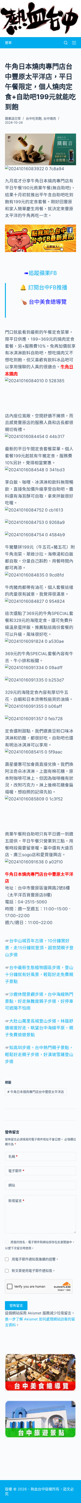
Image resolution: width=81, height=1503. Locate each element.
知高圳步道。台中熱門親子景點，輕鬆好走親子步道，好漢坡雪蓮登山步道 (39, 1054)
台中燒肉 (49, 118)
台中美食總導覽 (48, 302)
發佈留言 (16, 1305)
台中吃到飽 (34, 118)
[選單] (74, 43)
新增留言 (16, 1201)
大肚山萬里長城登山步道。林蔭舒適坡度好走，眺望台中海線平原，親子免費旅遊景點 (39, 1028)
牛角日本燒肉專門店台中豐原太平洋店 (35, 1092)
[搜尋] (66, 43)
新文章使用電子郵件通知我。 (34, 1271)
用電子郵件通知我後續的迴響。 (35, 1259)
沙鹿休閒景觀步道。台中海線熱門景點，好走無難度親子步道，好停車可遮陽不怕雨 (39, 1001)
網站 (11, 1185)
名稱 (13, 1156)
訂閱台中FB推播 (47, 287)
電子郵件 (16, 1171)
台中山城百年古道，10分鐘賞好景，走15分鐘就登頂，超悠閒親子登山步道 (39, 947)
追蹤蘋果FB (40, 273)
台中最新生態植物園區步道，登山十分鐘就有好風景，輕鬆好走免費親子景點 (39, 974)
